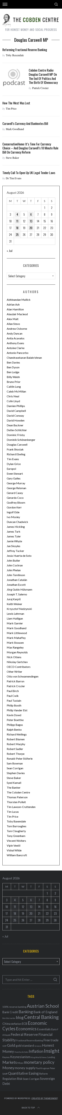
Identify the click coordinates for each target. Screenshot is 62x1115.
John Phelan (14, 570)
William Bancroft (17, 855)
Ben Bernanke (8, 1018)
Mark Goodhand (15, 129)
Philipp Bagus (15, 724)
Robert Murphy (16, 744)
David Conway (15, 415)
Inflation (36, 1051)
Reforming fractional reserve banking (24, 49)
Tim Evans (13, 459)
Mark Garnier (15, 623)
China (6, 1023)
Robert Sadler (15, 748)
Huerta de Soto (21, 1052)
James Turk (13, 531)
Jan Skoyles (13, 546)
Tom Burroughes (16, 826)
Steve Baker (12, 157)
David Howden (15, 420)
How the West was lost (16, 103)
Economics (26, 1028)
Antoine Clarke (15, 348)
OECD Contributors (18, 666)
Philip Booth (14, 705)
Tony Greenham (16, 835)
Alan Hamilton (15, 309)
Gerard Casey (15, 492)
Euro (54, 1029)
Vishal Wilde (14, 850)
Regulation (9, 1078)
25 (17, 235)
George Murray (16, 483)
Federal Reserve (24, 1034)
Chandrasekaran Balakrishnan (24, 357)
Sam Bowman (15, 763)
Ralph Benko (14, 729)
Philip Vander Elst (17, 710)
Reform (43, 1073)
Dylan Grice (14, 463)
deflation (16, 1023)
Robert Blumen (16, 739)
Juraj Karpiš (14, 599)
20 (30, 228)
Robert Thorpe (15, 753)
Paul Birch (13, 690)
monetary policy (39, 1062)
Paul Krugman (42, 1068)
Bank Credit (10, 1012)
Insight (51, 1051)
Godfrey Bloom (16, 502)
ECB (24, 1023)
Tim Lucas (13, 811)
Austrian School (43, 1006)
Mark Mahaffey (16, 637)
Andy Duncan (14, 333)
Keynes (6, 1057)
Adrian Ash (13, 304)
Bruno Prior (13, 381)
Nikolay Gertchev (17, 662)
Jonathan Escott (16, 584)
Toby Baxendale (15, 55)
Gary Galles (13, 478)
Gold (11, 1045)
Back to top (28, 1108)
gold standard (25, 1045)
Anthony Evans (15, 343)
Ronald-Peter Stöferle (20, 758)
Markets (9, 1062)
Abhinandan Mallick (18, 299)
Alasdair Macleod (17, 314)
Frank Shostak (15, 449)
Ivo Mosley (13, 517)
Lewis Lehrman (15, 613)
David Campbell (16, 410)
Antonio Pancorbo (17, 352)
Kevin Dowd (14, 715)
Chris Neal (13, 396)
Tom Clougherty (16, 831)
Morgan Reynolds (17, 652)
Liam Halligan (15, 618)
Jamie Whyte (14, 541)
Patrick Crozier (40, 88)
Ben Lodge (13, 372)
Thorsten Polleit (16, 802)
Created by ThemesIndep (44, 1098)
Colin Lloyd (13, 401)
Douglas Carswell (17, 444)
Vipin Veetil (13, 845)
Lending (51, 1057)
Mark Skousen (15, 642)
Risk (19, 1078)
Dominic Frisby (16, 434)
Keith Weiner (14, 604)
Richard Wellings (17, 734)
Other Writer (14, 671)
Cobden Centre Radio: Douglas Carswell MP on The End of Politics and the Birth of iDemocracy (43, 76)
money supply (25, 1068)
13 (31, 221)
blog (20, 1017)
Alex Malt (12, 319)
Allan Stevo (13, 323)
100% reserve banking (14, 1006)
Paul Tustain (14, 700)
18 (17, 228)
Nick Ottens (14, 657)
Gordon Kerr (14, 507)
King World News (39, 1057)
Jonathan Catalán (17, 579)
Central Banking (41, 1017)
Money (8, 1067)
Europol (11, 468)
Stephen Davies (16, 773)
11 (17, 221)
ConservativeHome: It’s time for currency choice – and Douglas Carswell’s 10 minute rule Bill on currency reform (30, 148)
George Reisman (16, 488)
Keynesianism (20, 1057)
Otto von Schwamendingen (22, 676)
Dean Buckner (15, 425)
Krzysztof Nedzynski (19, 608)
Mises (20, 1063)
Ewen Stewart (15, 473)
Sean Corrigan (15, 768)
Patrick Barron (15, 681)
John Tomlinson (16, 575)
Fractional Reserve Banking (29, 1040)
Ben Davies (13, 362)
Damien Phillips (16, 405)
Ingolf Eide (13, 512)
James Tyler (14, 536)
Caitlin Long (14, 386)
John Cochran (15, 565)
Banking (26, 1011)
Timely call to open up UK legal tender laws (28, 172)
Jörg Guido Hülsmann (19, 589)
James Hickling (16, 526)
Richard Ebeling (16, 454)
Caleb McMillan (16, 391)
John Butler (13, 560)
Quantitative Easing (23, 1073)
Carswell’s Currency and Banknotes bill (25, 123)
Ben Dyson (13, 367)
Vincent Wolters (16, 840)
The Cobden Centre (18, 792)
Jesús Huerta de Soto (19, 555)
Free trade (50, 1040)
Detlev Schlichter (17, 430)
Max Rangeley (15, 647)
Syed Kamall (14, 782)
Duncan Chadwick (17, 521)
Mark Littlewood (17, 633)
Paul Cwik (13, 695)
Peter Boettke (15, 719)
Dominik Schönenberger (21, 439)
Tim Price (11, 108)
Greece (38, 1046)
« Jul (9, 251)
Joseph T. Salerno (17, 594)
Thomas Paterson (17, 797)
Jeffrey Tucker (15, 550)
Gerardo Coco (15, 497)
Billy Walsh (13, 377)
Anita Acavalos (15, 338)
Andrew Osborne (17, 328)
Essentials (44, 1029)
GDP (4, 1046)
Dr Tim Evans (13, 178)
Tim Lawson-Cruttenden (21, 806)
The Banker (13, 787)
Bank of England (45, 1012)
